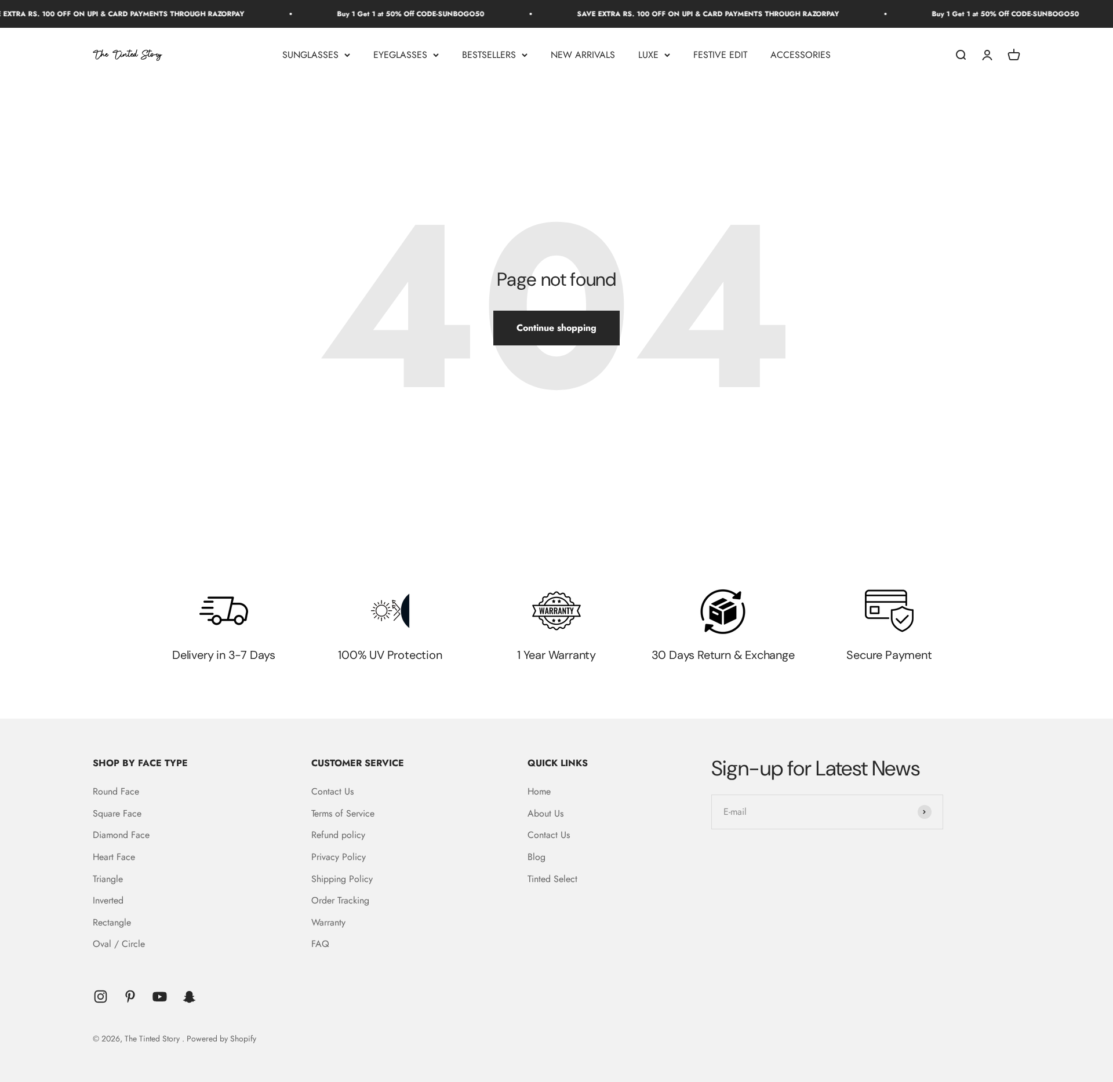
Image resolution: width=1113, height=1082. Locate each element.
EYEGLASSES (400, 54)
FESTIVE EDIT (720, 54)
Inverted (108, 900)
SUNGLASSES (310, 54)
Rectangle (112, 922)
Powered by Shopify (221, 1038)
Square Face (117, 813)
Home (539, 791)
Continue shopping (556, 327)
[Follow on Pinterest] (130, 996)
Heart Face (114, 857)
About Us (545, 813)
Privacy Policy (338, 857)
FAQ (320, 943)
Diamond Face (121, 834)
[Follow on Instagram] (100, 996)
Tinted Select (552, 879)
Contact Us (332, 791)
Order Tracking (340, 900)
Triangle (108, 879)
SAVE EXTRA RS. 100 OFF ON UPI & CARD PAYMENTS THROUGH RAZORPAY (682, 14)
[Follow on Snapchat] (189, 996)
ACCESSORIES (800, 54)
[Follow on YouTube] (160, 996)
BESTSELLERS (489, 54)
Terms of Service (342, 813)
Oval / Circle (119, 943)
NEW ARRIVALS (583, 54)
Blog (536, 857)
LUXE (648, 54)
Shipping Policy (342, 879)
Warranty (328, 922)
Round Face (116, 791)
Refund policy (338, 834)
